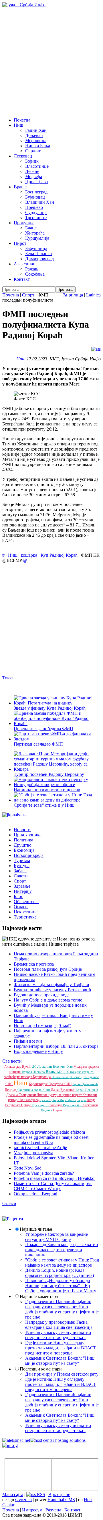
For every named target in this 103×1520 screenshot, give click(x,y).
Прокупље (24, 222)
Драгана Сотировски (21, 1095)
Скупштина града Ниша (34, 1089)
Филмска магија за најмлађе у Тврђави (51, 984)
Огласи (21, 906)
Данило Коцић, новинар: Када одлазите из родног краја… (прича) (59, 1273)
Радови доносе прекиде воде (42, 994)
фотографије (77, 1100)
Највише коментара (39, 1296)
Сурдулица (36, 212)
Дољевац (34, 135)
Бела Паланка (38, 253)
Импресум (32, 1509)
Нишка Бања (37, 145)
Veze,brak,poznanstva (33, 1152)
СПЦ (68, 1084)
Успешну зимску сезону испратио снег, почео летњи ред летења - (58, 1335)
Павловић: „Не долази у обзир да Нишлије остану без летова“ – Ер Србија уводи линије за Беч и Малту (60, 1285)
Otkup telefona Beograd (35, 1193)
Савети (21, 875)
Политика (23, 839)
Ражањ (31, 269)
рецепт (77, 1095)
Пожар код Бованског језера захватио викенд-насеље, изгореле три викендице (61, 1249)
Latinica (93, 294)
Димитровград (39, 258)
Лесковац (23, 156)
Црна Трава (36, 181)
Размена (53, 1509)
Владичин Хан (39, 202)
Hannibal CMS (61, 1499)
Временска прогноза (34, 964)
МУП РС (63, 1071)
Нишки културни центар (54, 1095)
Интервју (23, 891)
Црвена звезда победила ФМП (43, 728)
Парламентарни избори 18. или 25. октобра (56, 1046)
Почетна (22, 120)
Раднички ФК (72, 1105)
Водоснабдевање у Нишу (38, 1051)
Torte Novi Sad (27, 1168)
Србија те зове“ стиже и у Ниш (44, 805)
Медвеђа (33, 176)
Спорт (28, 294)
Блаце (31, 227)
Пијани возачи (28, 1041)
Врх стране (59, 1494)
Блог (18, 896)
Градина (47, 1110)
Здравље (22, 886)
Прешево (34, 207)
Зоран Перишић (87, 1089)
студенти (88, 1071)
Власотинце (37, 166)
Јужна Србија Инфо (54, 1100)
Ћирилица (73, 294)
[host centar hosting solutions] (58, 1440)
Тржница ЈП (40, 1105)
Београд (11, 1090)
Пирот (20, 243)
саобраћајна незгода (18, 1077)
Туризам (22, 860)
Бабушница (36, 248)
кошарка (29, 555)
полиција (56, 1105)
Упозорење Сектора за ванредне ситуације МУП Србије (56, 1237)
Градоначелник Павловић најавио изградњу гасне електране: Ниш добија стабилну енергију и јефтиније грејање (62, 1309)
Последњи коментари (41, 1368)
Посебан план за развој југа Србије (48, 969)
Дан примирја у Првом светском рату (61, 1374)
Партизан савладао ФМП (38, 744)
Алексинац (24, 263)
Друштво (22, 845)
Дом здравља (90, 1077)
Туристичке (25, 917)
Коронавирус (38, 1084)
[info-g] (10, 1445)
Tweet (7, 677)
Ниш (18, 125)
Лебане (32, 171)
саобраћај (33, 1100)
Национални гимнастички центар (47, 789)
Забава (20, 870)
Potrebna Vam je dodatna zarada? (44, 1173)
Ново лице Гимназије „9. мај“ (42, 1025)
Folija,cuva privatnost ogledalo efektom (49, 1132)
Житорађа (35, 233)
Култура (21, 865)
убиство (75, 1077)
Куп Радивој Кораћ (59, 555)
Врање (20, 186)
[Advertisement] (51, 61)
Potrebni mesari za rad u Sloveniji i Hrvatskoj (55, 1178)
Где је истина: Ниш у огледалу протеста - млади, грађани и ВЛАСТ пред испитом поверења (60, 1347)
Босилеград (36, 191)
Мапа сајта (12, 1494)
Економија (24, 850)
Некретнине (25, 911)
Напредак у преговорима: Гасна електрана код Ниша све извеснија (58, 1325)
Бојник (32, 161)
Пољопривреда (28, 855)
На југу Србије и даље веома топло (48, 1000)
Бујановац (35, 197)
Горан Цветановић (85, 1084)
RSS (40, 1494)
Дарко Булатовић (63, 1090)
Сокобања (35, 274)
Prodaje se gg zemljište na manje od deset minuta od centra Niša (51, 1140)
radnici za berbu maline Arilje (40, 1147)
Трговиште (36, 217)
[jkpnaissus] (13, 814)
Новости (22, 829)
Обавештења (26, 901)
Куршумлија (37, 238)
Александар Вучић (18, 1067)
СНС (9, 1084)
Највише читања (36, 1229)
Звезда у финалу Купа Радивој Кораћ (50, 708)
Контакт (22, 279)
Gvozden (23, 1499)
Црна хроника (27, 834)
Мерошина (35, 140)
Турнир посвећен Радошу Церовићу (49, 774)
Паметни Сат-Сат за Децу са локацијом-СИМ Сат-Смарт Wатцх (53, 1186)
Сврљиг (33, 150)
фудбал (27, 1071)
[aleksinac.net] (16, 1440)
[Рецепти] (12, 1218)
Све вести (12, 1061)
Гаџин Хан (36, 130)
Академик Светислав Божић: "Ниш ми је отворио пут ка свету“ (59, 1361)
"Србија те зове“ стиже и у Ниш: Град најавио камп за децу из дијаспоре (62, 1262)
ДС (34, 1066)
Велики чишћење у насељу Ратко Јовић (52, 989)
